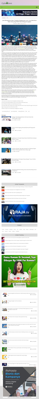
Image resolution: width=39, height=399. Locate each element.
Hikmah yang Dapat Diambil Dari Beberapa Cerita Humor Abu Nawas (15, 198)
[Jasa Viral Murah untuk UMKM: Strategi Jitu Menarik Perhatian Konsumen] (4, 252)
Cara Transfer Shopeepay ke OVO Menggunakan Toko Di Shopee (15, 189)
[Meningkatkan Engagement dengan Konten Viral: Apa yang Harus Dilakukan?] (4, 244)
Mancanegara (32, 229)
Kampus (27, 229)
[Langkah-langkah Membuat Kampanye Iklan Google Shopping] (5, 356)
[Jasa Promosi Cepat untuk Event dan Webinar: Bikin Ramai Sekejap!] (5, 341)
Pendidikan (13, 130)
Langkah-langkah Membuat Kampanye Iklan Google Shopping (17, 355)
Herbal (3, 229)
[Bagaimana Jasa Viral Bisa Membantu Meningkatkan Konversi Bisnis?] (4, 247)
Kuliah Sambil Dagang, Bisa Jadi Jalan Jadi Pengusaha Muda (23, 128)
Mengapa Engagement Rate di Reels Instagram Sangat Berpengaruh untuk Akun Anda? (18, 240)
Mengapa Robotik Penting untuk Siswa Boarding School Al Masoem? (24, 170)
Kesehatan (11, 229)
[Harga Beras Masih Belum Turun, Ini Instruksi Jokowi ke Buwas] (4, 201)
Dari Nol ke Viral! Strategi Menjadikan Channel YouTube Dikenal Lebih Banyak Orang (14, 102)
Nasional (21, 229)
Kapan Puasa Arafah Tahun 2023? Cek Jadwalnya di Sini (13, 192)
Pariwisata (6, 229)
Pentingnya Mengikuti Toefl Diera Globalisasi (15, 300)
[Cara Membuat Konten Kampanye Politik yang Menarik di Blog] (5, 318)
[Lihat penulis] (24, 23)
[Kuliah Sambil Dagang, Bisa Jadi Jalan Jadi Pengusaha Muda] (6, 130)
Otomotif (6, 231)
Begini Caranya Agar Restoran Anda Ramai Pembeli (9, 106)
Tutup (35, 366)
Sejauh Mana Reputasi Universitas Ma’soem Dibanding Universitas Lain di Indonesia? (21, 331)
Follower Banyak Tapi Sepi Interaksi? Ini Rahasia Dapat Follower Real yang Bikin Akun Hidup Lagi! (24, 149)
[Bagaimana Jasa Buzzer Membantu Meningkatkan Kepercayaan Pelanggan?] (4, 249)
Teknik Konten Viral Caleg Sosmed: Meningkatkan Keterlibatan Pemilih (12, 100)
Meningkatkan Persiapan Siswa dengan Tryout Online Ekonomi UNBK (24, 159)
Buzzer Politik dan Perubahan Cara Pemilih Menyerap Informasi (11, 103)
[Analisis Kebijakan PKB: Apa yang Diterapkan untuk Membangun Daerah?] (5, 349)
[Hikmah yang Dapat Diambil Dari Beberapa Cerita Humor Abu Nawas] (4, 198)
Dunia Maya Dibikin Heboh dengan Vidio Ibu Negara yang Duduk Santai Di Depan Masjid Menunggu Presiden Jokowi (19, 105)
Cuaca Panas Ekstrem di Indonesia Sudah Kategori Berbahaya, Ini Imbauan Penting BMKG (19, 186)
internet (10, 231)
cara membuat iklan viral (20, 48)
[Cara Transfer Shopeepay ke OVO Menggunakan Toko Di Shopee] (4, 190)
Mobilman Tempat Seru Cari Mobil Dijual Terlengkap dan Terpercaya (12, 108)
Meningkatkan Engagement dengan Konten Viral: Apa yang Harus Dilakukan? (16, 243)
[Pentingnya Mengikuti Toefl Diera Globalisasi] (5, 301)
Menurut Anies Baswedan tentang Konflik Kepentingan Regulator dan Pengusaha (17, 195)
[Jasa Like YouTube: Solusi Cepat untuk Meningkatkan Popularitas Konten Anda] (4, 238)
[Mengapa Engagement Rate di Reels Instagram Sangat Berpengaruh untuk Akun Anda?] (4, 241)
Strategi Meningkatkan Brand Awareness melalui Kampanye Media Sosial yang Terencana (21, 293)
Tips (12, 151)
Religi (24, 229)
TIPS (7, 17)
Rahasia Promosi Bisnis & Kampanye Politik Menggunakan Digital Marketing (19, 397)
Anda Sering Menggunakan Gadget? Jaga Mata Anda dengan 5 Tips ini (18, 363)
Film (35, 229)
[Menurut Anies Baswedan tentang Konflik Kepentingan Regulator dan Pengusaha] (4, 195)
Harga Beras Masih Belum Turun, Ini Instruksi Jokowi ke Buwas (14, 201)
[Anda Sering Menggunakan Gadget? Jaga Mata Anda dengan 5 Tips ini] (5, 364)
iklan (26, 111)
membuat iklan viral (21, 111)
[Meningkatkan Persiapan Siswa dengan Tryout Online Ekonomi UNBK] (6, 161)
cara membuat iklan (14, 111)
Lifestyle (13, 231)
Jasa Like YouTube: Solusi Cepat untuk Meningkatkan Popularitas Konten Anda (17, 237)
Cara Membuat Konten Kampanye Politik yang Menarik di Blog (17, 316)
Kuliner (15, 229)
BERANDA (3, 17)
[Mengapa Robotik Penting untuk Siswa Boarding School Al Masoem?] (6, 172)
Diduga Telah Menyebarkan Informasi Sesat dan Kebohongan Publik (22, 117)
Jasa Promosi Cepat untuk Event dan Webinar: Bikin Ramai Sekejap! (18, 340)
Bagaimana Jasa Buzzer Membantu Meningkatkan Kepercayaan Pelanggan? (16, 249)
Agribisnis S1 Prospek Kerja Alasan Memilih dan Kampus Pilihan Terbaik (24, 138)
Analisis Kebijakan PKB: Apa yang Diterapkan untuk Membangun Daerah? (19, 347)
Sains (3, 231)
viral (28, 111)
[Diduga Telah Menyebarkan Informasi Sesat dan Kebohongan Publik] (6, 118)
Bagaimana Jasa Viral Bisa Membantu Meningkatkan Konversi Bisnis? (15, 246)
